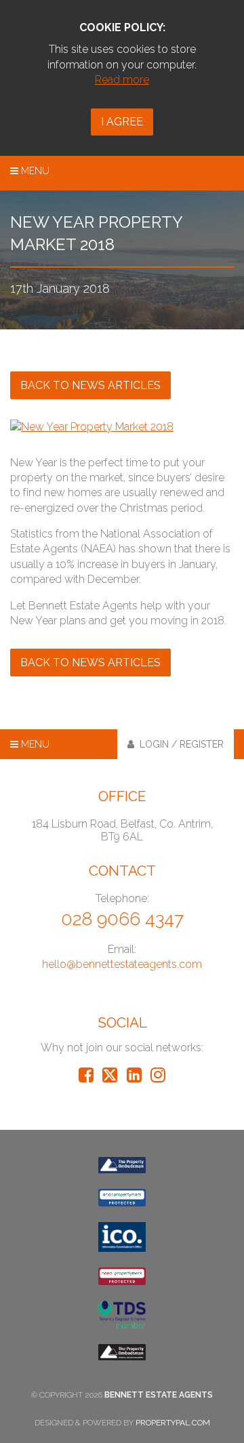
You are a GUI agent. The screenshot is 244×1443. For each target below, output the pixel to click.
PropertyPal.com (173, 1422)
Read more (122, 79)
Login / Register (179, 744)
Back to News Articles (90, 385)
